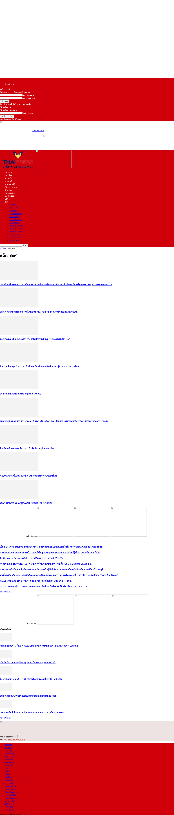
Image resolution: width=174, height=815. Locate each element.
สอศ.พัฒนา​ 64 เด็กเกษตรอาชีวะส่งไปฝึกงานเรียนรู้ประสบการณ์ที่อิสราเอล (35, 339)
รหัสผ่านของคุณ (28, 98)
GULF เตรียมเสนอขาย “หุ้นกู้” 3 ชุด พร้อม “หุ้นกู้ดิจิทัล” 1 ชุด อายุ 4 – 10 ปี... (36, 581)
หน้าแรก (8, 172)
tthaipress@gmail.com (16, 740)
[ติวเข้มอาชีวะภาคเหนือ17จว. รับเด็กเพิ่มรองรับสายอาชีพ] (19, 443)
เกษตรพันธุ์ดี (10, 184)
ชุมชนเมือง (9, 196)
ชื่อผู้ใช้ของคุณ (28, 95)
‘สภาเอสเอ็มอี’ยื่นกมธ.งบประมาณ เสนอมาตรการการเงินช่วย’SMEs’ (33, 712)
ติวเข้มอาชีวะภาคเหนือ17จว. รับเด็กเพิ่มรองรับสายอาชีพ (27, 448)
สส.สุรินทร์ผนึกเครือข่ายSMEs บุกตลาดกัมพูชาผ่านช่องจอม (28, 696)
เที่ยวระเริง (13, 208)
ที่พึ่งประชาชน (11, 187)
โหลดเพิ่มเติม (5, 592)
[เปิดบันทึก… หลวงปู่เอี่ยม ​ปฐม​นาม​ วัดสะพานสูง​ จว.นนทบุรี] (6, 657)
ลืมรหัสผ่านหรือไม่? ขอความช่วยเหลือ (15, 104)
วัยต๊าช (12, 205)
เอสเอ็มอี (8, 181)
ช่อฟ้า (7, 199)
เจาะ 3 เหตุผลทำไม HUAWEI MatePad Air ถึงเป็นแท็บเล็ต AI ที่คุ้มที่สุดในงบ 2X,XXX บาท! (43, 586)
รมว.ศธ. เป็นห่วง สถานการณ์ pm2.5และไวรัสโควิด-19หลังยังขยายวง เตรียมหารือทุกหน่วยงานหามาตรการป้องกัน (54, 421)
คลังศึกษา (13, 211)
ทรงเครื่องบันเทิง (16, 231)
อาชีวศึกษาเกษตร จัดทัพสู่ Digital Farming (20, 393)
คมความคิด (10, 193)
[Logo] (18, 168)
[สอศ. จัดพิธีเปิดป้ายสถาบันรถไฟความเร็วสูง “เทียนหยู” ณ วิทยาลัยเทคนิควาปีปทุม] (19, 307)
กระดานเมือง (14, 223)
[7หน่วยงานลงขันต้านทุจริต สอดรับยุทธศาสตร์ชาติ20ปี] (19, 498)
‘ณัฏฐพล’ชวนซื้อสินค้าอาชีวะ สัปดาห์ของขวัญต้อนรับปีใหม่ (28, 475)
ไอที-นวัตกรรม (15, 214)
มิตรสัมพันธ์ (14, 240)
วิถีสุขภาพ (9, 190)
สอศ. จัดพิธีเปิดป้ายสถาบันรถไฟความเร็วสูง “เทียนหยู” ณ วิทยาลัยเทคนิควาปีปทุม (39, 312)
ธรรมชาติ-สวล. (15, 220)
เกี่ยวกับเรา (9, 84)
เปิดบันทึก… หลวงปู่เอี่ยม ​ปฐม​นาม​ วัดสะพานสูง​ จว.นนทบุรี (28, 662)
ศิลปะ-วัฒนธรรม (16, 226)
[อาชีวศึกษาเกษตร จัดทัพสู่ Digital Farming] (19, 389)
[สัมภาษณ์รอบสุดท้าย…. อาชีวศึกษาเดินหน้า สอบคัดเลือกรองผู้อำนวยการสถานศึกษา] (19, 361)
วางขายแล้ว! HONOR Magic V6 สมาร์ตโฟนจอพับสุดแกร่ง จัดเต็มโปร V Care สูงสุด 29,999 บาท (46, 564)
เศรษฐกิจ (8, 178)
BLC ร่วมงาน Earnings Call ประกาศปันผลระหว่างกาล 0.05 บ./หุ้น (31, 558)
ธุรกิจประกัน (14, 237)
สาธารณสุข (14, 217)
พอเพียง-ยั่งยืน (15, 229)
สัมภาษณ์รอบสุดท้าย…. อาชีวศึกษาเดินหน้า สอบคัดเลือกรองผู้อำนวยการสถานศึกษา (40, 366)
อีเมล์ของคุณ (27, 113)
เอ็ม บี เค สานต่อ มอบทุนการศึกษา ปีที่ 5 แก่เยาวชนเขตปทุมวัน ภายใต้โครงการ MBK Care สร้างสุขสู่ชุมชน (51, 547)
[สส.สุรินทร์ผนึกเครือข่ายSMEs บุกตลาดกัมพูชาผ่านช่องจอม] (6, 691)
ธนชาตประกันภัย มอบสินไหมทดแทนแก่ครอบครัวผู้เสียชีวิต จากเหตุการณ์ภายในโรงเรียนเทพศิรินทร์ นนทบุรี (51, 569)
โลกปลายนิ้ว (14, 234)
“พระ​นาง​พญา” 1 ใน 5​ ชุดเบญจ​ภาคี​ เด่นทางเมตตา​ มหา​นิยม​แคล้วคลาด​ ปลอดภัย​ (39, 646)
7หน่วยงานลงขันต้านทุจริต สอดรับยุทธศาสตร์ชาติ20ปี (26, 503)
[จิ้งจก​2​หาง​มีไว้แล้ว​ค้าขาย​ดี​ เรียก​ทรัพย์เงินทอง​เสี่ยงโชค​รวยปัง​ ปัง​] (6, 674)
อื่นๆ (6, 202)
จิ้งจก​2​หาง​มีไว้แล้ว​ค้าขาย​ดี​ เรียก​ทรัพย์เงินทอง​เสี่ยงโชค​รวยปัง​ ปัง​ (31, 679)
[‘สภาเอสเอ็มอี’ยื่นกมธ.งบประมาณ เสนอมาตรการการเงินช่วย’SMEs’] (6, 707)
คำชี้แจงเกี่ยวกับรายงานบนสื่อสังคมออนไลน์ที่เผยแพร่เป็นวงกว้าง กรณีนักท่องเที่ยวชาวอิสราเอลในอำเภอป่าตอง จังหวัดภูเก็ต (59, 575)
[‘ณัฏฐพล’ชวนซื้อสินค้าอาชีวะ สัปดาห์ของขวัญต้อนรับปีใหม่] (19, 471)
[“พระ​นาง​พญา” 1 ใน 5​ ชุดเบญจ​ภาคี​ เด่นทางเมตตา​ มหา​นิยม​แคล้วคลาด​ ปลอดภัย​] (6, 641)
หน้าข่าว (8, 175)
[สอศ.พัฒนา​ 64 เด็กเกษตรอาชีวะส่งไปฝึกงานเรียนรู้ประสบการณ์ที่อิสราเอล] (19, 334)
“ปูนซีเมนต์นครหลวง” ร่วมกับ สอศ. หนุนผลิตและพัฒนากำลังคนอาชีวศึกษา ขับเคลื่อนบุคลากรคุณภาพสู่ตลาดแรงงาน (56, 284)
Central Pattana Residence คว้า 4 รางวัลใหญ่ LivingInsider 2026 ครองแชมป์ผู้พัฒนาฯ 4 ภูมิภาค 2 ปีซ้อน (50, 552)
